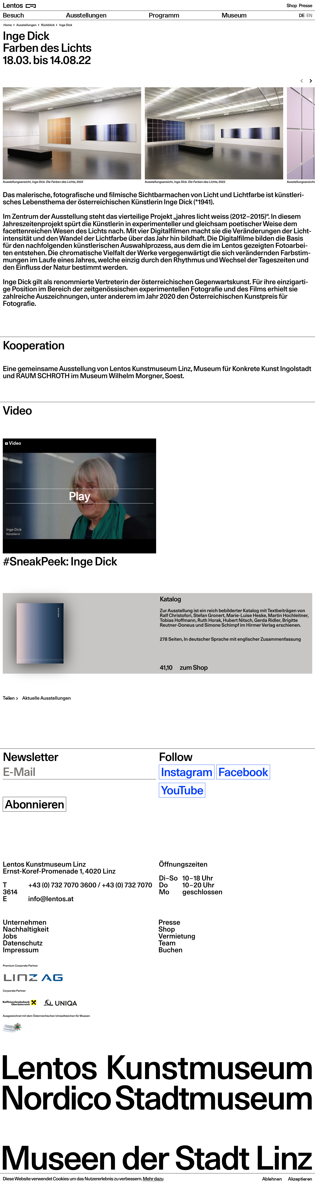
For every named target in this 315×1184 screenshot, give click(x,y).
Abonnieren (34, 804)
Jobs (10, 936)
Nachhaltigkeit (26, 929)
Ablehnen (272, 1179)
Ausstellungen (86, 15)
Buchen (170, 950)
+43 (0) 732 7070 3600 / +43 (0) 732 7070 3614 (77, 888)
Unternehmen (24, 922)
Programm (164, 15)
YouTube (182, 790)
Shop (292, 5)
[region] (157, 135)
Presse (305, 5)
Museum (234, 15)
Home (7, 25)
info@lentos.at (50, 899)
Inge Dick (65, 25)
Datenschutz (23, 943)
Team (166, 943)
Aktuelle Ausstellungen (46, 698)
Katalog (170, 599)
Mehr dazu (153, 1178)
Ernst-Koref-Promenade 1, (59, 871)
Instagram (186, 772)
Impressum (21, 950)
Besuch (13, 15)
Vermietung (176, 936)
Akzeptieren (300, 1179)
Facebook (243, 772)
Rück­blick (48, 25)
